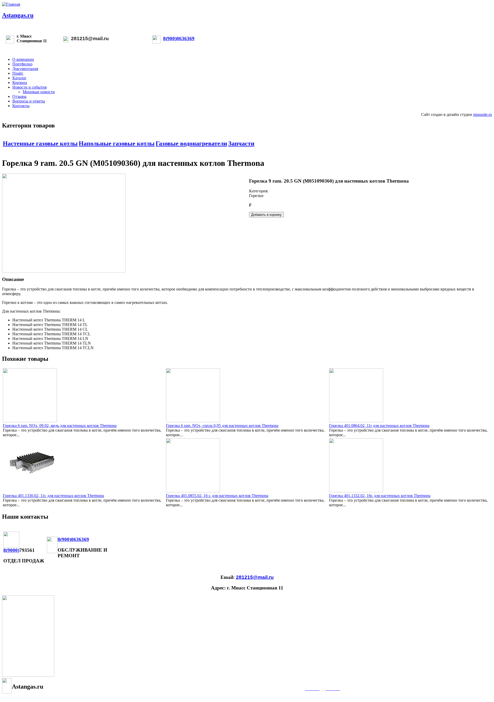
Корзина (19, 82)
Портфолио (22, 64)
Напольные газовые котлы (117, 143)
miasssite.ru (482, 114)
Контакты (21, 106)
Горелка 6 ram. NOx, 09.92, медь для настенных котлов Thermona (60, 425)
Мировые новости (39, 92)
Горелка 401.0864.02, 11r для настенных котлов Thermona (379, 425)
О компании (23, 59)
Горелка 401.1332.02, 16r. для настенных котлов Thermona (379, 495)
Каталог (19, 78)
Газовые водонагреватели (191, 143)
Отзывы (19, 96)
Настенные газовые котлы (40, 143)
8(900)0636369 (179, 38)
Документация (25, 68)
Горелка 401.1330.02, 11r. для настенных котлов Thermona (53, 495)
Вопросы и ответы (28, 101)
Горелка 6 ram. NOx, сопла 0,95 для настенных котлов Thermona (222, 425)
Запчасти (241, 143)
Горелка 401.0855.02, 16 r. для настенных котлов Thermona (217, 495)
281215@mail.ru (90, 38)
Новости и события (29, 87)
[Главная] (11, 4)
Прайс (17, 73)
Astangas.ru (17, 15)
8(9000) (11, 550)
